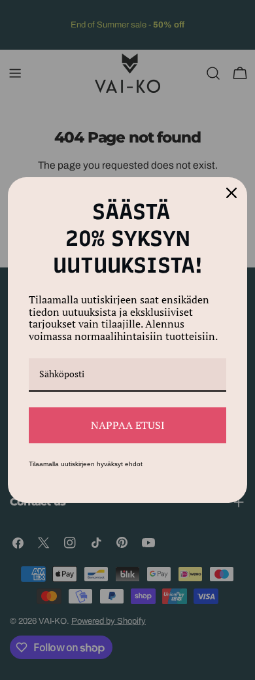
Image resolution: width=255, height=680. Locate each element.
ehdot (134, 464)
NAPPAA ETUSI (128, 425)
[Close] (231, 193)
